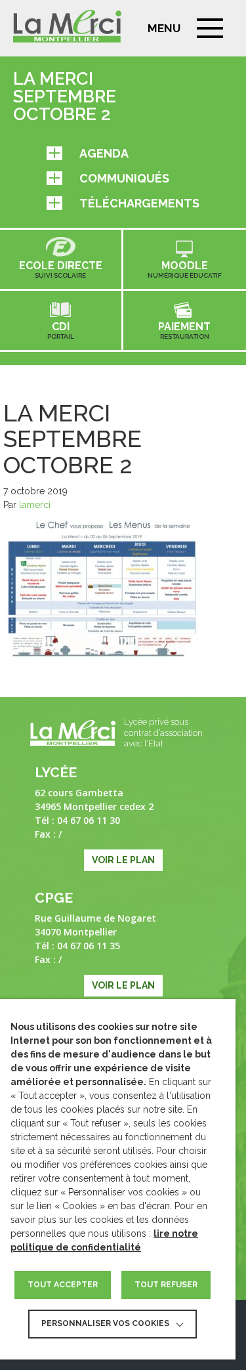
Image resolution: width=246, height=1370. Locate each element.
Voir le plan (123, 860)
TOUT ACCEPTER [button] (63, 1284)
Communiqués (124, 178)
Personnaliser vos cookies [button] (105, 1323)
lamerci (35, 505)
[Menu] (210, 28)
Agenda (104, 153)
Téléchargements (139, 203)
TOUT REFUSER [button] (165, 1284)
